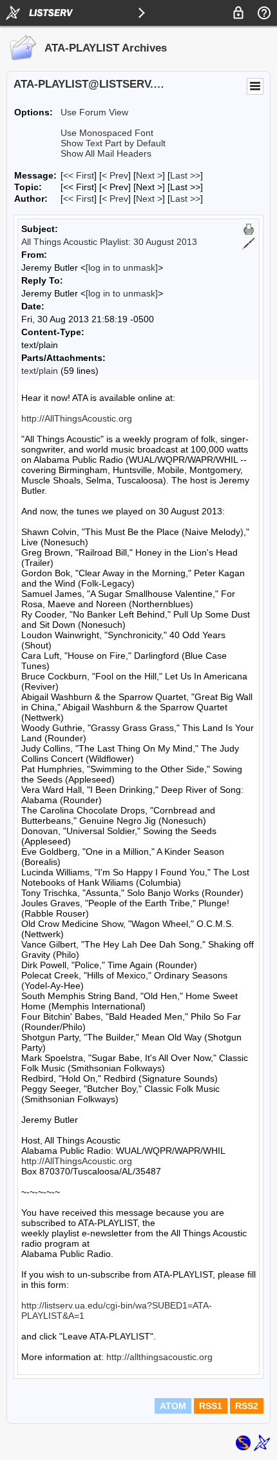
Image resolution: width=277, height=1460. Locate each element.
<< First (78, 175)
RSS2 (246, 1406)
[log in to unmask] (122, 267)
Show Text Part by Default (113, 143)
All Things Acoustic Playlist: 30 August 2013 (109, 242)
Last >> (185, 175)
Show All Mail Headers (106, 153)
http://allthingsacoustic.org (159, 1357)
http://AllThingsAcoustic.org (76, 418)
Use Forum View (94, 112)
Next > (149, 175)
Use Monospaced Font (107, 133)
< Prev (115, 175)
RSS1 (210, 1406)
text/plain (39, 370)
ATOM (173, 1406)
